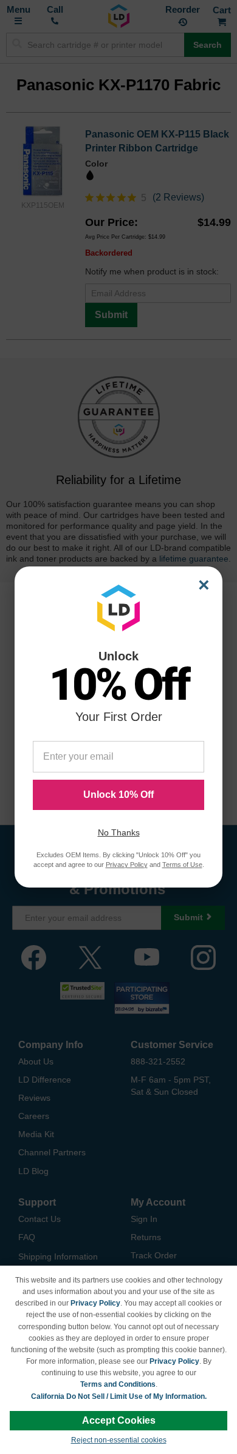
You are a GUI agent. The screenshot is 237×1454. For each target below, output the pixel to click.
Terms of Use (182, 864)
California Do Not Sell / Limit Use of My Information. (119, 1396)
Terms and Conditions (118, 1384)
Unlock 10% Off (118, 794)
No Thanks (119, 832)
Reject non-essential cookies (119, 1440)
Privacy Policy (95, 1303)
